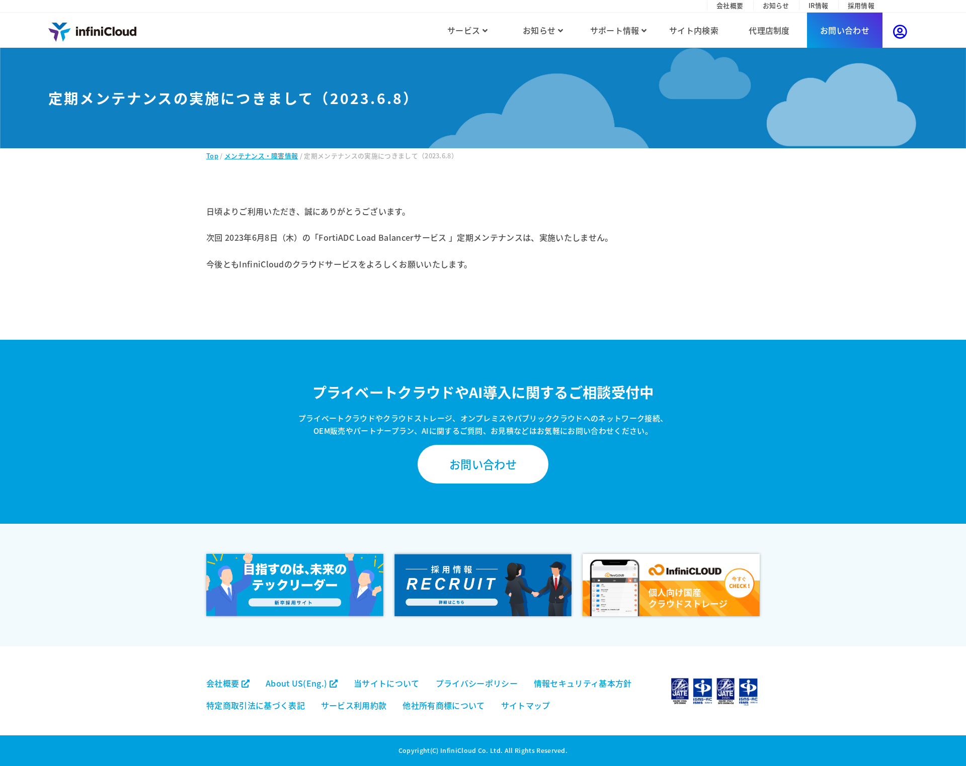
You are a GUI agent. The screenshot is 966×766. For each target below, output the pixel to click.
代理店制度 (769, 30)
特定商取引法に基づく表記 (255, 705)
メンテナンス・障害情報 (261, 155)
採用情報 (861, 5)
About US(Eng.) (298, 683)
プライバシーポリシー (477, 683)
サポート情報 (615, 30)
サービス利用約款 (354, 705)
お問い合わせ (844, 30)
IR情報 (818, 5)
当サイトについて (387, 683)
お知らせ (776, 5)
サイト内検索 (693, 30)
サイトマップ (525, 705)
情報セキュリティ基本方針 (583, 683)
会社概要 (729, 5)
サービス (464, 30)
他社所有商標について (444, 705)
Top (212, 155)
